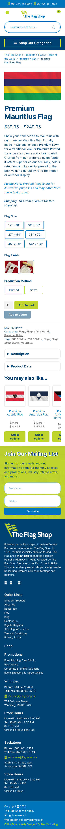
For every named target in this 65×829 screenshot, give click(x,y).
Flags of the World (38, 331)
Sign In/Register (13, 625)
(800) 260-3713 (25, 690)
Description (20, 354)
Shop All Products (14, 600)
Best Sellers (11, 664)
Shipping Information (16, 629)
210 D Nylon (34, 339)
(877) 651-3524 (25, 752)
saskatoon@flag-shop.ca (22, 757)
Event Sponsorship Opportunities (23, 672)
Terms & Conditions (15, 633)
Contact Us (11, 620)
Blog (7, 616)
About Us (9, 604)
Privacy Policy (12, 637)
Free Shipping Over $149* (19, 660)
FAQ (6, 612)
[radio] (14, 225)
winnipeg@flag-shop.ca (21, 696)
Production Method (18, 281)
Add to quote (17, 314)
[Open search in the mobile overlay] (32, 27)
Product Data (21, 366)
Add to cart (26, 305)
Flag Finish (11, 255)
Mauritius (27, 342)
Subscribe (33, 511)
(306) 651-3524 (47, 3)
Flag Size (10, 216)
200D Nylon (19, 339)
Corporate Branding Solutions (21, 668)
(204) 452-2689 (21, 3)
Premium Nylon (13, 335)
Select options (15, 436)
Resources (10, 608)
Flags (22, 331)
